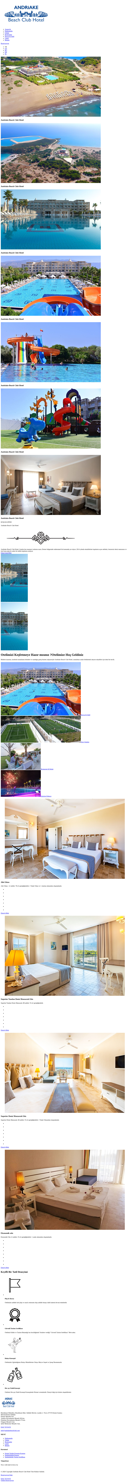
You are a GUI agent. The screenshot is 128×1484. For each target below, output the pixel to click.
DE (6, 52)
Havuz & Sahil (9, 36)
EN (6, 49)
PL (6, 54)
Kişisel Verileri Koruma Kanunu (15, 1453)
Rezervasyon (5, 43)
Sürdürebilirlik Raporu (12, 1455)
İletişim (7, 40)
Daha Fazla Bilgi (6, 553)
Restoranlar (8, 35)
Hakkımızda (8, 31)
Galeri (7, 38)
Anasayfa (8, 29)
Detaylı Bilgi (5, 913)
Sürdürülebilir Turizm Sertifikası (15, 1457)
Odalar (7, 33)
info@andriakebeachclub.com (10, 1430)
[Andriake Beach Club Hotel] (26, 26)
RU (6, 50)
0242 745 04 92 (6, 1427)
